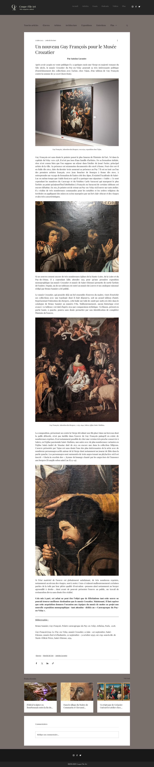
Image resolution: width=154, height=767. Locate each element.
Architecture (71, 25)
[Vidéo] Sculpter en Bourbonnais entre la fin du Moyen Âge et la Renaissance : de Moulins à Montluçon (40, 706)
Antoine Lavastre (61, 655)
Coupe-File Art (27, 6)
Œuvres (46, 25)
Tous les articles (31, 25)
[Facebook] (136, 7)
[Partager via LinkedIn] (47, 663)
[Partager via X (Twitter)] (42, 663)
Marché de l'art (48, 655)
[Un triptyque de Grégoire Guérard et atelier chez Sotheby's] (113, 692)
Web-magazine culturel (26, 9)
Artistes (57, 25)
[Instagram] (132, 7)
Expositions (86, 25)
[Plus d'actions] (117, 40)
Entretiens (101, 25)
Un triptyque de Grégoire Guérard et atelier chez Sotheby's (111, 706)
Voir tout (127, 678)
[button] (127, 25)
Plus (112, 25)
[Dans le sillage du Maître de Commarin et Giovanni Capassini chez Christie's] (77, 692)
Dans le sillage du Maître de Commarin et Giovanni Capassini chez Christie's (75, 706)
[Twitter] (139, 7)
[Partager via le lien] (53, 663)
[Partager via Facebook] (36, 663)
